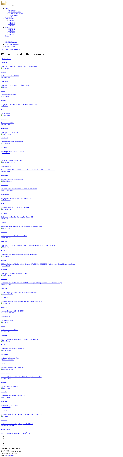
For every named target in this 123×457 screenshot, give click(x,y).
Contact (7, 36)
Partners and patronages (15, 13)
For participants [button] (9, 18)
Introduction (12, 10)
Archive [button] (7, 27)
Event (6, 49)
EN (2, 49)
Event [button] (6, 8)
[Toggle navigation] (13, 5)
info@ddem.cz (9, 455)
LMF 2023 (11, 24)
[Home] (6, 5)
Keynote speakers (13, 15)
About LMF (8, 17)
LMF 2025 (11, 20)
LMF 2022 (11, 25)
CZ (6, 38)
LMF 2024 (11, 22)
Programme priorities (14, 12)
